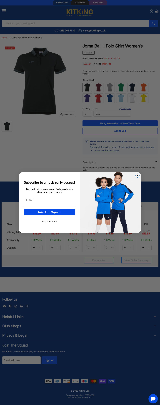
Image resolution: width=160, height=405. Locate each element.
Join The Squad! (50, 212)
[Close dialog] (137, 175)
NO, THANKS (49, 222)
